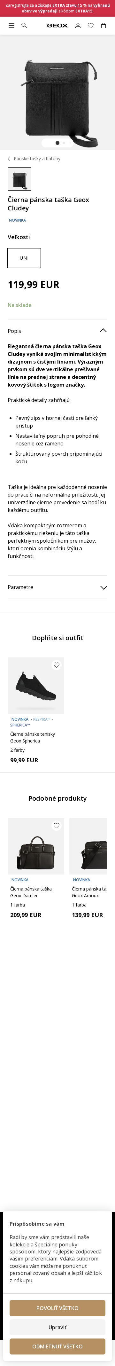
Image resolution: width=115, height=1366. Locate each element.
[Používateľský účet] (78, 25)
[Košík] (103, 25)
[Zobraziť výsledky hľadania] (24, 25)
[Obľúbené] (91, 25)
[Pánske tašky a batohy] (9, 158)
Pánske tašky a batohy (37, 158)
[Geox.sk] (57, 26)
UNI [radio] (24, 258)
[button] (57, 143)
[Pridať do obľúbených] (56, 665)
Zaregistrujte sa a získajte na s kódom (57, 8)
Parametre (20, 587)
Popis (14, 330)
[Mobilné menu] (11, 25)
